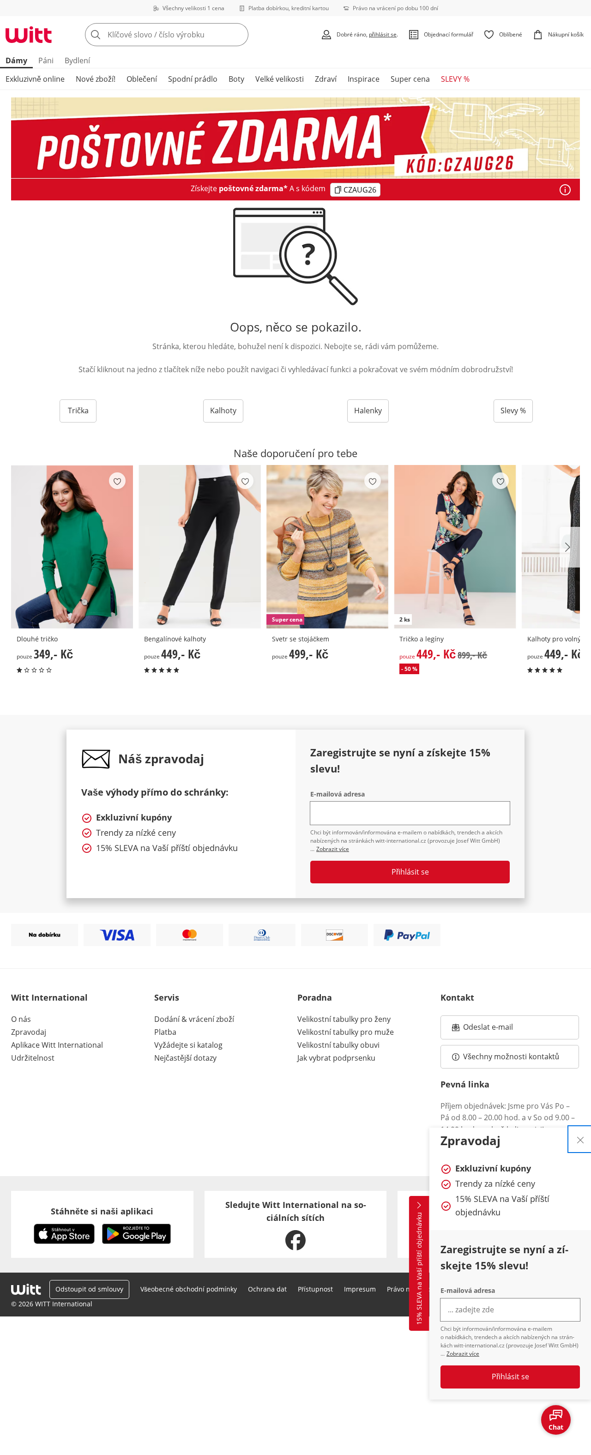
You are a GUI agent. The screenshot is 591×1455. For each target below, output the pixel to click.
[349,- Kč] (72, 546)
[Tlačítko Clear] (238, 34)
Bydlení (77, 60)
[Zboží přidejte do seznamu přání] (117, 480)
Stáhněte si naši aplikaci (102, 1211)
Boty (236, 79)
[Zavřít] (580, 1139)
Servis (166, 997)
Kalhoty (223, 410)
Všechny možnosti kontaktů (511, 1056)
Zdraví (326, 79)
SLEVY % (455, 79)
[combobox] (187, 35)
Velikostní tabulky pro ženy (344, 1019)
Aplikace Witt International (57, 1045)
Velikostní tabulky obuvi (338, 1045)
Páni (46, 60)
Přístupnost (315, 1289)
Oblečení (142, 79)
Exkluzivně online (35, 79)
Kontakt (457, 997)
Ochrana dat (267, 1289)
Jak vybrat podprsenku (336, 1058)
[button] (570, 547)
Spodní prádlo (192, 79)
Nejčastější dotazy (185, 1058)
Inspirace (364, 79)
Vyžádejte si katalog (188, 1045)
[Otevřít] (565, 189)
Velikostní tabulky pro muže (345, 1032)
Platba (165, 1032)
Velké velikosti (279, 79)
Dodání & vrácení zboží (194, 1019)
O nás (21, 1019)
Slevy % (513, 410)
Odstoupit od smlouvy (89, 1289)
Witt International (49, 997)
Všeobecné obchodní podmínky (188, 1289)
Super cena (410, 79)
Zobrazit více (462, 1354)
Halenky (368, 410)
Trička (78, 410)
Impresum (360, 1289)
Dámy (16, 60)
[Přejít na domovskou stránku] (29, 34)
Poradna (314, 997)
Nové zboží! (95, 79)
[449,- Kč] (199, 546)
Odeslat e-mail (499, 1030)
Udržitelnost (32, 1058)
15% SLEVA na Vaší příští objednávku (419, 1269)
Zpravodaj (28, 1032)
